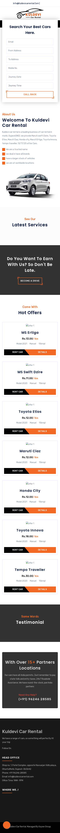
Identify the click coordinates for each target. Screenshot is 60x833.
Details (42, 352)
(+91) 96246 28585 (35, 699)
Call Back (30, 94)
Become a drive (30, 281)
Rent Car (17, 352)
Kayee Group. (45, 826)
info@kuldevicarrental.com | (26, 3)
